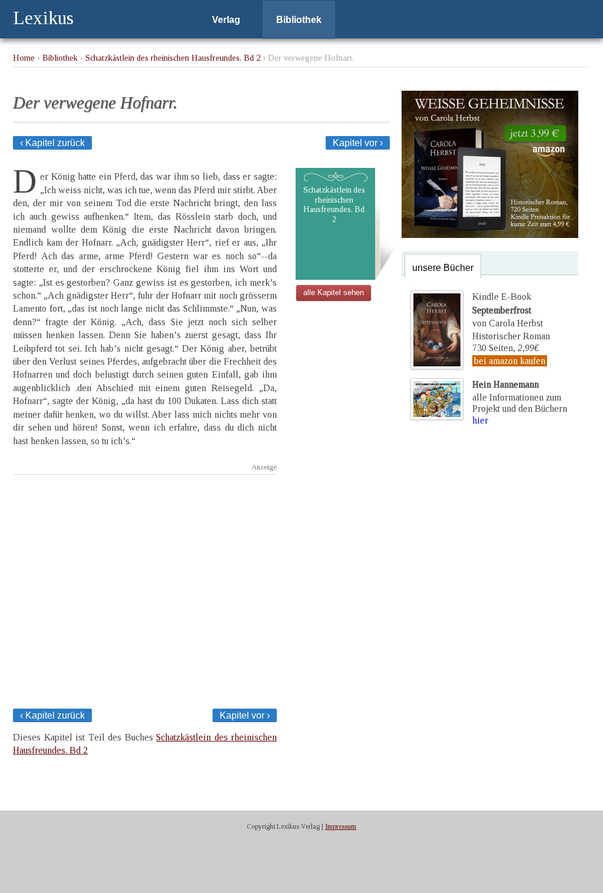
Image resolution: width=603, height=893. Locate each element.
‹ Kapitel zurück (52, 143)
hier (480, 420)
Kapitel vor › (358, 143)
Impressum (340, 826)
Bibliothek (299, 20)
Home (24, 57)
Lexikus (43, 17)
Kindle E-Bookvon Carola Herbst (507, 310)
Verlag (226, 20)
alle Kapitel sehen (333, 292)
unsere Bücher (442, 268)
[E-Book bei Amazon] (490, 235)
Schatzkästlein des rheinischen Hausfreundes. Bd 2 (172, 57)
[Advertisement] (145, 588)
